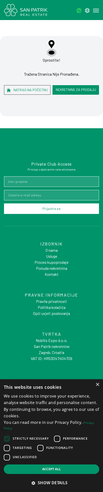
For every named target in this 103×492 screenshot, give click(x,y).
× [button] (97, 385)
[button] (51, 482)
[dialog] (51, 435)
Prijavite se (51, 208)
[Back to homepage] (26, 10)
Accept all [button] (51, 469)
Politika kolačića (52, 307)
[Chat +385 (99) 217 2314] (79, 10)
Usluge (51, 256)
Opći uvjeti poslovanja (51, 313)
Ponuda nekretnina (51, 268)
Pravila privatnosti (51, 301)
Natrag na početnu (30, 90)
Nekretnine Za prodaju (76, 89)
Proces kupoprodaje (51, 262)
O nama (52, 250)
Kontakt (51, 274)
